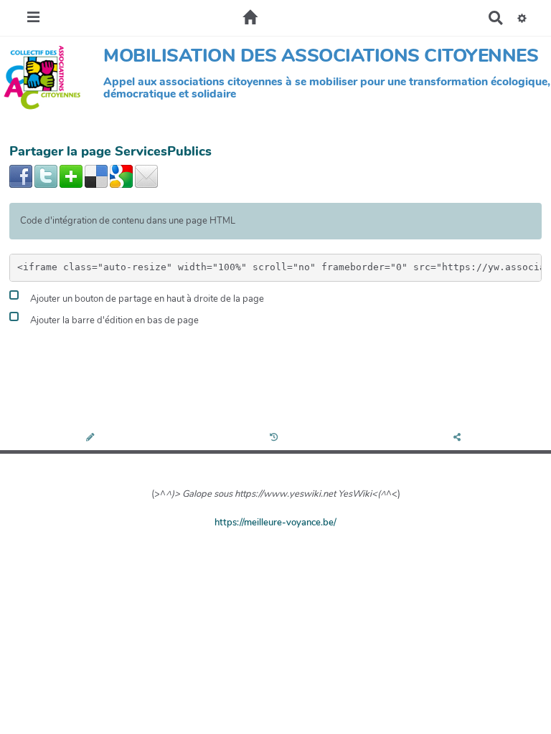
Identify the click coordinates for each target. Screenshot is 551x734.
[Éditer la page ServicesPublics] (91, 438)
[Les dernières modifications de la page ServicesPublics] (275, 438)
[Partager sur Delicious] (96, 175)
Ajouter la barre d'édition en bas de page (113, 321)
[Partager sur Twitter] (45, 175)
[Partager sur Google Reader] (121, 175)
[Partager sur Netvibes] (71, 175)
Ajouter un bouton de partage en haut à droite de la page (146, 299)
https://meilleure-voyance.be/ (275, 522)
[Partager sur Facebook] (20, 175)
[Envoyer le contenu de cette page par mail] (146, 175)
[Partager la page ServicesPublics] (459, 438)
